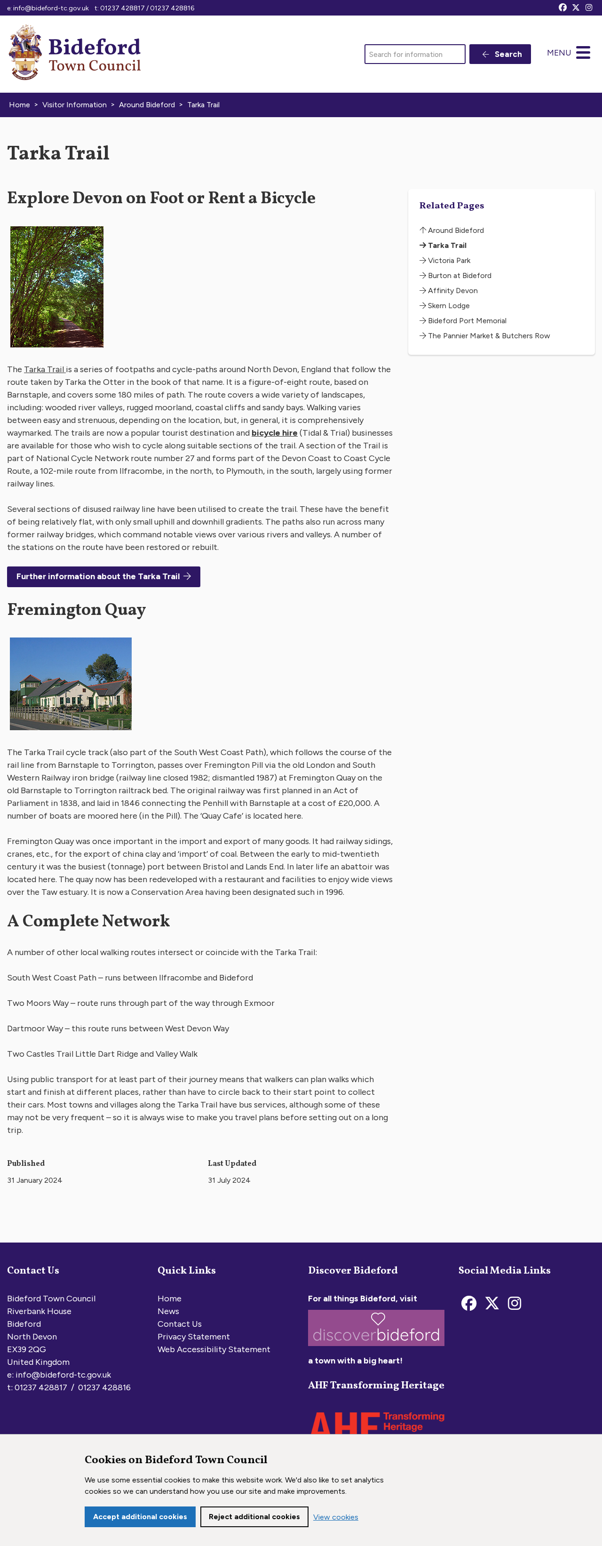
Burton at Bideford (458, 275)
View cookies (335, 1517)
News (168, 1311)
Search (507, 54)
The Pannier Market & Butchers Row (488, 335)
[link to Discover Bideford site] (376, 1348)
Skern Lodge (448, 305)
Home (170, 1298)
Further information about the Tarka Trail (98, 576)
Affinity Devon (452, 290)
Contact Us (180, 1324)
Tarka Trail (45, 369)
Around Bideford (455, 230)
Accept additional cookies (140, 1516)
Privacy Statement (194, 1336)
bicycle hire (275, 433)
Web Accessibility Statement (214, 1349)
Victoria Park (448, 260)
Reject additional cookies (254, 1516)
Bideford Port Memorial (466, 320)
